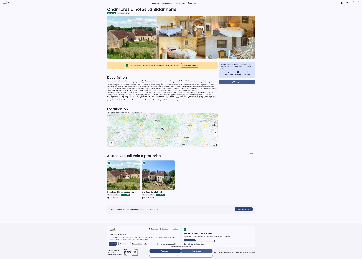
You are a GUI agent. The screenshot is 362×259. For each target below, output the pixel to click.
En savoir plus (189, 241)
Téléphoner (228, 74)
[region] (162, 130)
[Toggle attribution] (215, 142)
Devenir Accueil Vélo (205, 241)
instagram (154, 229)
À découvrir (192, 3)
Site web (247, 74)
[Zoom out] (215, 135)
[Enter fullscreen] (215, 125)
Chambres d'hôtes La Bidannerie (121, 192)
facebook (165, 229)
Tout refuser (165, 251)
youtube (175, 229)
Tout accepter (197, 251)
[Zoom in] (215, 132)
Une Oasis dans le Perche (152, 192)
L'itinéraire (156, 3)
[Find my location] (215, 128)
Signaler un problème (243, 209)
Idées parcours (181, 3)
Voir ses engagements (190, 65)
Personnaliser (181, 256)
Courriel (238, 74)
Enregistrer (238, 82)
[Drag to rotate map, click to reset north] (215, 138)
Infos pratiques (166, 3)
